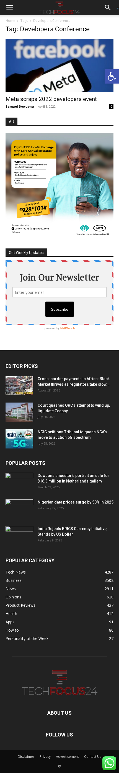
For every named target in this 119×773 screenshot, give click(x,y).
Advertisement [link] (67, 756)
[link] (112, 76)
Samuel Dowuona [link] (20, 106)
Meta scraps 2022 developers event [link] (51, 99)
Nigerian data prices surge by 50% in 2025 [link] (75, 502)
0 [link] (111, 106)
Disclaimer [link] (26, 756)
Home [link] (10, 20)
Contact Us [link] (92, 756)
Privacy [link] (45, 756)
